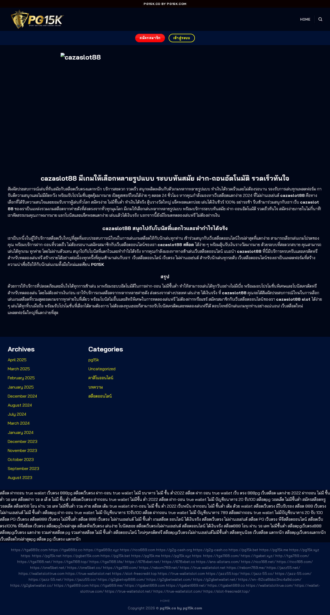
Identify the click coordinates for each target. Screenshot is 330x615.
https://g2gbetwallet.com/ (169, 579)
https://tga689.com (71, 585)
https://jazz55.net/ (283, 567)
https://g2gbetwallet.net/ (215, 579)
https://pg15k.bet (243, 549)
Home (305, 19)
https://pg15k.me (273, 549)
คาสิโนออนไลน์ (100, 377)
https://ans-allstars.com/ (218, 561)
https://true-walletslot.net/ (128, 591)
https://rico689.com (137, 549)
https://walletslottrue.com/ (270, 585)
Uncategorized (102, 368)
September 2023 (23, 468)
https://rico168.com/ (295, 561)
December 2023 (22, 441)
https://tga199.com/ (120, 567)
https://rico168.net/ (258, 561)
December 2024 (22, 396)
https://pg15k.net (47, 555)
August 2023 (20, 477)
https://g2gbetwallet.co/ (31, 585)
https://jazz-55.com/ (293, 573)
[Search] (320, 19)
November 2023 (22, 450)
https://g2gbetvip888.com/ (121, 579)
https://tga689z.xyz (101, 549)
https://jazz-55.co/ (257, 573)
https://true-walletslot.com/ (177, 591)
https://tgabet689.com (145, 585)
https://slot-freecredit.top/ (226, 591)
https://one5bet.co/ (84, 567)
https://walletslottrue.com (41, 573)
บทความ (95, 387)
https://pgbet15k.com (81, 555)
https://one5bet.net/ (48, 567)
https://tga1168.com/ (221, 555)
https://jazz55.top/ (223, 573)
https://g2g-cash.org (174, 549)
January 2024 (21, 432)
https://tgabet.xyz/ (257, 555)
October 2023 (21, 459)
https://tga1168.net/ (34, 561)
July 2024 (17, 414)
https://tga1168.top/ (70, 561)
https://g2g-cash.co (210, 549)
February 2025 (21, 377)
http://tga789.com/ (292, 555)
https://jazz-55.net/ (46, 579)
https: (26, 555)
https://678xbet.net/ (143, 561)
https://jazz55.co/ (80, 579)
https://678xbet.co (178, 561)
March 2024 (19, 423)
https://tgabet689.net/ (186, 585)
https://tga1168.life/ (106, 561)
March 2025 (19, 368)
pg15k (93, 359)
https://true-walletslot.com (181, 573)
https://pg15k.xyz (304, 549)
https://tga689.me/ (107, 585)
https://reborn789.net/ (159, 567)
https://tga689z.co (65, 549)
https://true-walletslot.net (203, 567)
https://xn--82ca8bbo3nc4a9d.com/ (269, 579)
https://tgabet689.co (226, 585)
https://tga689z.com (29, 549)
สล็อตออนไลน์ (100, 396)
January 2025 (21, 387)
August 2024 (20, 405)
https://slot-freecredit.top (134, 573)
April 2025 (17, 359)
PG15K (97, 264)
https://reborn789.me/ (246, 567)
